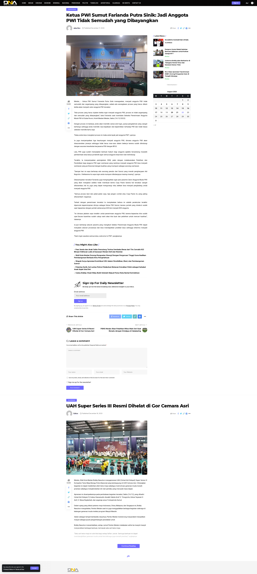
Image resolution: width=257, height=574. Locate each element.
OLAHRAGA (168, 43)
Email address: (79, 292)
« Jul (154, 125)
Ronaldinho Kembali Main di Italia (176, 40)
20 (172, 112)
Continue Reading (128, 546)
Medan (167, 56)
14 (177, 108)
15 (183, 108)
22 (183, 112)
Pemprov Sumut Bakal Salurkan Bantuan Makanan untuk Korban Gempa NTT (176, 51)
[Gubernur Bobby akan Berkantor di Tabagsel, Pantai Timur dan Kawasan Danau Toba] (158, 63)
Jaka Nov (76, 28)
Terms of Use (20, 569)
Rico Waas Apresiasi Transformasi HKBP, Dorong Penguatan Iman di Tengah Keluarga (177, 74)
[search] (243, 3)
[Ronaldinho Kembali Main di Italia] (158, 42)
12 (167, 108)
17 (156, 112)
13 (172, 108)
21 (177, 112)
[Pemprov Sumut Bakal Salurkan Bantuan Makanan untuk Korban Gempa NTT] (158, 52)
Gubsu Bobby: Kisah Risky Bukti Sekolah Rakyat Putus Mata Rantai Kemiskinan (107, 273)
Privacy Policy (8, 569)
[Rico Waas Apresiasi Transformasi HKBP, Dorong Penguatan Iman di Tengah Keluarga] (158, 74)
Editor (75, 413)
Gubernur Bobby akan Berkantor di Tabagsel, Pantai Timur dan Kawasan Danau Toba (177, 63)
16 (188, 108)
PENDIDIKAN (72, 9)
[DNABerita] (10, 3)
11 (161, 108)
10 (156, 108)
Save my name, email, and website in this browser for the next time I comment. (92, 377)
